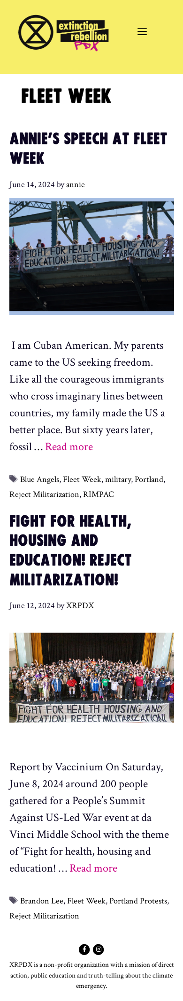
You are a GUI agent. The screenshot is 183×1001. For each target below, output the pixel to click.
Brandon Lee (41, 901)
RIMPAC (98, 494)
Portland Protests (138, 901)
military (118, 479)
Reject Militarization (44, 494)
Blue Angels (39, 479)
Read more (69, 446)
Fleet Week (82, 479)
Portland (149, 479)
